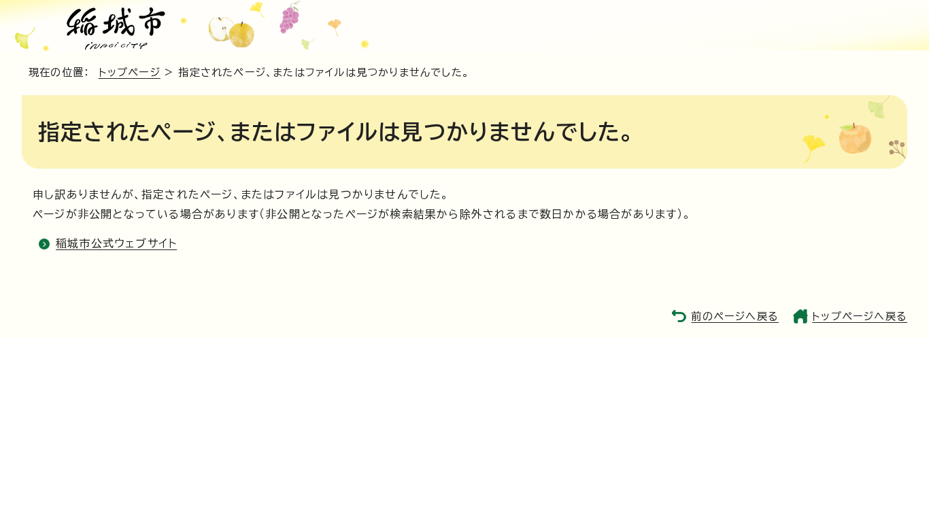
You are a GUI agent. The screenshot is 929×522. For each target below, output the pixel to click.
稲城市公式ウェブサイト (116, 243)
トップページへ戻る (859, 316)
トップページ (130, 72)
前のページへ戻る (735, 316)
